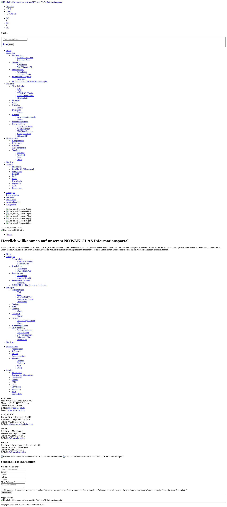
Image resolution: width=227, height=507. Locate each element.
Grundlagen (22, 65)
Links (9, 11)
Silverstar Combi (24, 74)
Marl (19, 157)
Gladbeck (21, 155)
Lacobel (15, 114)
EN (7, 23)
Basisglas (10, 84)
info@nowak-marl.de (16, 438)
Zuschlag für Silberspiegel (23, 169)
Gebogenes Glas (24, 133)
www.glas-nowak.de (16, 410)
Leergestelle (17, 171)
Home (8, 50)
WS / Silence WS (24, 67)
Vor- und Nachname (10, 467)
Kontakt (10, 7)
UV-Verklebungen (25, 131)
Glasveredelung (18, 124)
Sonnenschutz (18, 69)
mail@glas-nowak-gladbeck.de (20, 424)
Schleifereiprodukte (20, 122)
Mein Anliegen (8, 482)
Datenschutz (17, 188)
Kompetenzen (18, 141)
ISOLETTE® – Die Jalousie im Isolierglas (29, 81)
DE (7, 18)
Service (9, 164)
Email (4, 472)
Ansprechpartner (19, 148)
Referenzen (17, 143)
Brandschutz (22, 98)
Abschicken (6, 493)
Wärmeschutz (17, 55)
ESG (19, 88)
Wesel (19, 160)
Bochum (20, 152)
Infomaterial (17, 167)
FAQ (8, 9)
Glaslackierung (23, 129)
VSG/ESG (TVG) (25, 93)
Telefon (4, 477)
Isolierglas (10, 53)
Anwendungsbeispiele (26, 117)
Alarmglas (21, 79)
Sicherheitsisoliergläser (21, 76)
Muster (20, 107)
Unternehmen (12, 138)
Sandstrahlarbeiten (25, 126)
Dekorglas (16, 110)
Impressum (16, 183)
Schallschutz (17, 62)
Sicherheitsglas (18, 86)
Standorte (16, 150)
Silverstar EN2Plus (25, 58)
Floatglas (16, 100)
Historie (15, 145)
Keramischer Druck (25, 95)
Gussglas (16, 105)
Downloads (11, 14)
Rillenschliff (22, 136)
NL (7, 28)
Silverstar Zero (23, 60)
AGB (14, 186)
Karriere (9, 162)
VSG (19, 91)
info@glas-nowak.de (16, 408)
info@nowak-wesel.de (16, 452)
